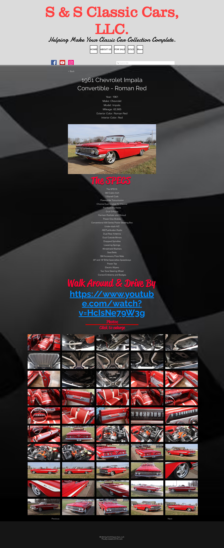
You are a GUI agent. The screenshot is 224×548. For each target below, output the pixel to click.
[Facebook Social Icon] (54, 63)
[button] (76, 71)
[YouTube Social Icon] (62, 63)
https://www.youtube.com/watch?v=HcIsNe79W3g (112, 303)
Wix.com (119, 539)
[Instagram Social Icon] (71, 63)
